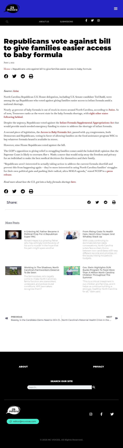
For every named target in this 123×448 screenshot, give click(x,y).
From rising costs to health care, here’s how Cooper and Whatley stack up (99, 234)
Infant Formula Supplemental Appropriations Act (87, 122)
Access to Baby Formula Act (55, 132)
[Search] (94, 387)
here (73, 181)
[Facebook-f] (86, 20)
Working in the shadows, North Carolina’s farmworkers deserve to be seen (41, 270)
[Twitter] (92, 20)
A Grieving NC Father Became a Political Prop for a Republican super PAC (41, 234)
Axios (111, 109)
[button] (116, 8)
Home (7, 68)
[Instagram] (98, 20)
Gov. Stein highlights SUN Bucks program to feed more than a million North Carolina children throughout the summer (99, 272)
